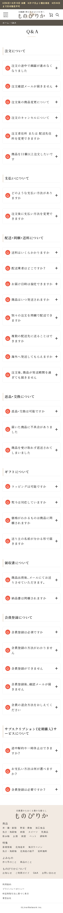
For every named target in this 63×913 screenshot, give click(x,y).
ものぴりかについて (15, 868)
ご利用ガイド (23, 872)
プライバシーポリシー (14, 888)
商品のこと (26, 861)
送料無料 (42, 851)
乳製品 (44, 831)
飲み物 (6, 836)
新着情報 (7, 846)
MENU (5, 17)
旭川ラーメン (35, 846)
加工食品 (40, 827)
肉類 (22, 831)
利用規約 (7, 884)
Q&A (35, 872)
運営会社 (7, 898)
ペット (33, 836)
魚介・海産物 (10, 831)
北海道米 (20, 846)
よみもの (8, 857)
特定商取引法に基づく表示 (16, 893)
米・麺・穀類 (10, 827)
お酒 (15, 836)
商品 (5, 823)
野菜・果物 (26, 827)
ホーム (6, 22)
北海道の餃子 (27, 851)
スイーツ (33, 831)
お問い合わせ (49, 872)
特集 (5, 842)
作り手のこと (10, 861)
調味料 (43, 836)
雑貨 (23, 836)
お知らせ (7, 872)
